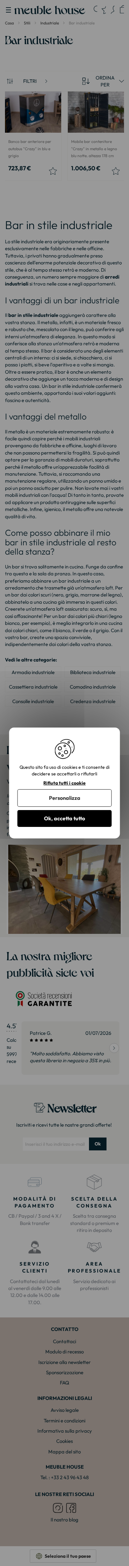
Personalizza (64, 798)
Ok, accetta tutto (64, 818)
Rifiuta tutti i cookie (64, 783)
